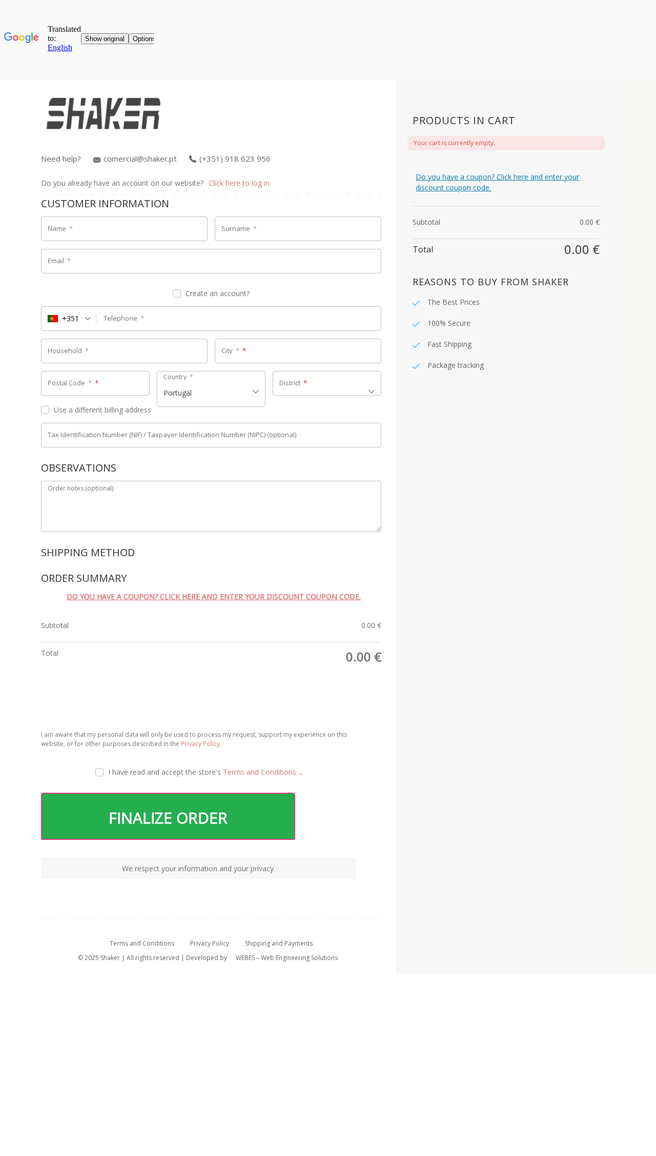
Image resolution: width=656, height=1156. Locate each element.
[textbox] (211, 389)
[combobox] (69, 318)
